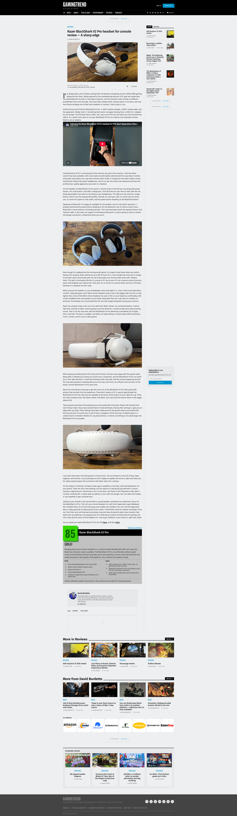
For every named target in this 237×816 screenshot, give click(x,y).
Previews (77, 770)
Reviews (70, 26)
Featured (156, 26)
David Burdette (74, 39)
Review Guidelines (135, 527)
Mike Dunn (78, 779)
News (65, 699)
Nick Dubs (151, 48)
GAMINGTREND (72, 813)
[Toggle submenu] (71, 12)
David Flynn (152, 36)
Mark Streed (106, 783)
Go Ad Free (124, 18)
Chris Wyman (152, 63)
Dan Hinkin (96, 670)
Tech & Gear (84, 611)
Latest (149, 26)
